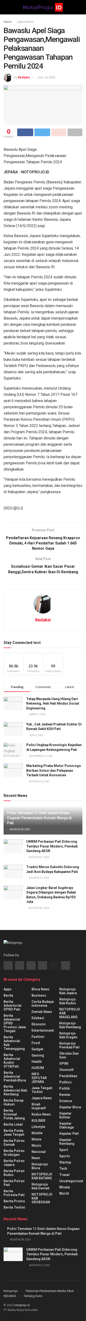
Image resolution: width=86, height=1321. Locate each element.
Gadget (37, 1049)
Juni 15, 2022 (46, 77)
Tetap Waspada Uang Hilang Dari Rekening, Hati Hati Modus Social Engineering (52, 703)
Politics (65, 1082)
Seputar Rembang (66, 1142)
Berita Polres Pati (14, 1183)
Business (39, 995)
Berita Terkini (14, 1207)
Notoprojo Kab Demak (40, 1186)
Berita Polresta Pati (14, 1193)
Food (36, 1043)
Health (37, 1062)
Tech (63, 1168)
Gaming (38, 1055)
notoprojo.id (22, 1305)
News (36, 1158)
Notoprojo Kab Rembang (70, 1025)
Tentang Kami (33, 1296)
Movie (36, 1139)
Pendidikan (68, 1076)
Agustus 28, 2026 (19, 829)
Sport (63, 1150)
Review (64, 1095)
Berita (8, 995)
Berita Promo (14, 1201)
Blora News (40, 989)
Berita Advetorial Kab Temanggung (14, 1043)
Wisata (64, 1187)
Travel (64, 1175)
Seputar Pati (69, 1133)
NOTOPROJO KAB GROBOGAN (42, 1198)
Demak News (42, 1012)
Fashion (38, 1037)
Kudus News (41, 1114)
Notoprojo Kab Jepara (68, 991)
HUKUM (38, 1068)
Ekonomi (39, 1024)
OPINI (63, 1063)
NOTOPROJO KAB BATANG (42, 1176)
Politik (64, 1088)
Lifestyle (38, 1127)
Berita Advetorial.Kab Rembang (15, 1090)
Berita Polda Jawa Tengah (14, 1132)
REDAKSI (10, 1296)
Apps (7, 989)
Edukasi (38, 1018)
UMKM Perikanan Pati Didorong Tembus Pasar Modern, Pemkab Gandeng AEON (52, 846)
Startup (65, 1162)
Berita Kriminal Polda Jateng (14, 1114)
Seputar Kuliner (65, 1115)
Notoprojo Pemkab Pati (69, 1045)
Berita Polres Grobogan (14, 1153)
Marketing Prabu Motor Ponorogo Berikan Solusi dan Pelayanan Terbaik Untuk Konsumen (53, 770)
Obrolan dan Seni (69, 1055)
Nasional (39, 1152)
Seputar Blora (70, 1107)
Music (36, 1145)
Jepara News (25, 21)
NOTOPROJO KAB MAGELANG (69, 1013)
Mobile (37, 1133)
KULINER (38, 1120)
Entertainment (43, 1030)
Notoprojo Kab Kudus (67, 1001)
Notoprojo (11, 1291)
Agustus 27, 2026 (38, 857)
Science (65, 1101)
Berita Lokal (13, 1124)
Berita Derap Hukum (13, 1102)
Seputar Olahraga (66, 1125)
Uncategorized (71, 1181)
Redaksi (24, 77)
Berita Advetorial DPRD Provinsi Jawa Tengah (15, 1023)
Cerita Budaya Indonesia (43, 1003)
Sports (64, 1156)
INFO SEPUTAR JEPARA (39, 1078)
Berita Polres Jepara (14, 1163)
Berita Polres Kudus (14, 1173)
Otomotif (66, 1070)
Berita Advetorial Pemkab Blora (15, 1076)
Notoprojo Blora (40, 1166)
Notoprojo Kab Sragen (68, 1035)
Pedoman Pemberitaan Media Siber (50, 1291)
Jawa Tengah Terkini (42, 1090)
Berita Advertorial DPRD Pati (13, 1005)
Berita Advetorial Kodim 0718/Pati (12, 1060)
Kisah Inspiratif (39, 1106)
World (64, 1193)
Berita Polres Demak (14, 1142)
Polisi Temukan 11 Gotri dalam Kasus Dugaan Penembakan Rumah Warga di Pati (39, 818)
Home (7, 21)
